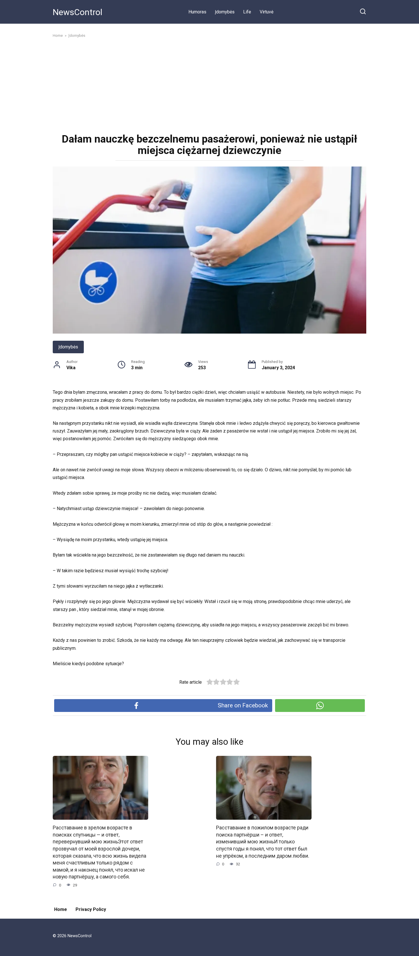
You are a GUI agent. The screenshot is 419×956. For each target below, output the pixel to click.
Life (247, 12)
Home (60, 909)
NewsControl (77, 12)
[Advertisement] (209, 85)
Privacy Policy (91, 909)
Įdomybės (225, 12)
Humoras (197, 12)
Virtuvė (266, 12)
